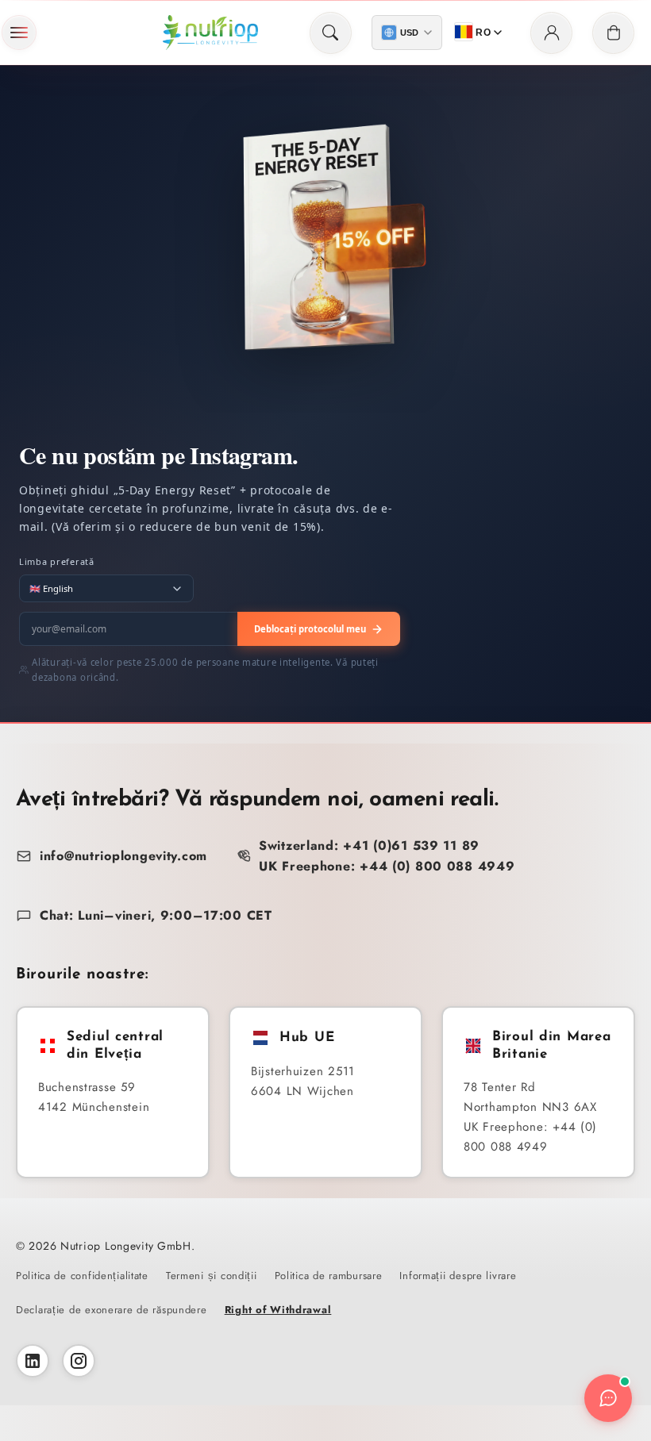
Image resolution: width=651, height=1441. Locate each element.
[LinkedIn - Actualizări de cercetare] (32, 1361)
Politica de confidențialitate (82, 1275)
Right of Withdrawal (278, 1309)
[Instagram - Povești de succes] (78, 1361)
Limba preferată (56, 561)
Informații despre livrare (457, 1275)
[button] (19, 32)
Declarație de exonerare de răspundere (111, 1309)
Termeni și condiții (211, 1275)
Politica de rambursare (329, 1275)
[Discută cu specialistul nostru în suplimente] (608, 1398)
